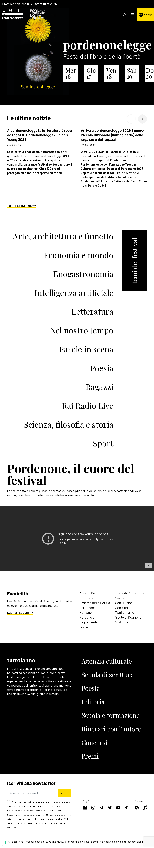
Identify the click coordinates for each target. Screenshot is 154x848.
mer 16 (70, 73)
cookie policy (111, 841)
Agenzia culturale (107, 661)
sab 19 (131, 73)
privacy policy (75, 841)
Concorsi (94, 742)
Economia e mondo (78, 254)
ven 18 (111, 73)
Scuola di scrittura (108, 674)
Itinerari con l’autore (111, 728)
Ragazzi (99, 386)
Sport (103, 443)
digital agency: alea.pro (133, 841)
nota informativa (93, 841)
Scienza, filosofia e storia (68, 424)
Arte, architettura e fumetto (63, 236)
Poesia (101, 367)
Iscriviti (64, 793)
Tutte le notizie (19, 205)
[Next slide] (142, 119)
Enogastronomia (83, 273)
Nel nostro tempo (81, 330)
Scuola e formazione (111, 715)
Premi (90, 756)
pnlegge (145, 14)
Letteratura (92, 311)
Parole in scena (86, 349)
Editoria (93, 701)
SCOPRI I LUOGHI (18, 613)
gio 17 (91, 73)
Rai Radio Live (87, 405)
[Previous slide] (131, 119)
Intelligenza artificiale (73, 292)
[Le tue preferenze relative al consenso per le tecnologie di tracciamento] (5, 843)
